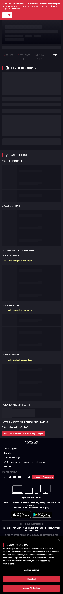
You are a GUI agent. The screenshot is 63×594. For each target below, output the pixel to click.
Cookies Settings (31, 569)
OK (9, 15)
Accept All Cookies (31, 588)
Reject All (31, 579)
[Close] (59, 540)
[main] (31, 565)
